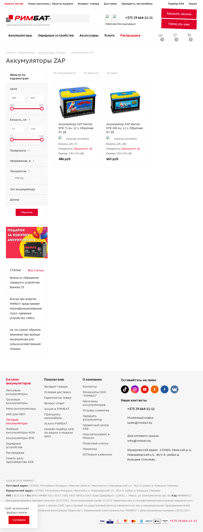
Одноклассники (155, 389)
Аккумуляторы (20, 35)
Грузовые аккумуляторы (17, 401)
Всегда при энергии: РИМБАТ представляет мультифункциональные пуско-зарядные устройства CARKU (26, 308)
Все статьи (36, 270)
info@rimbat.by (139, 441)
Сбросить (27, 212)
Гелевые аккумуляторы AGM (20, 430)
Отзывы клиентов (96, 410)
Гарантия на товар (57, 397)
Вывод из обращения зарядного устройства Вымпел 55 (25, 282)
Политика (90, 449)
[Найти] (85, 18)
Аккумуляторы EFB (20, 438)
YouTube (145, 389)
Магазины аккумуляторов (94, 403)
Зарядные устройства (56, 35)
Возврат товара (56, 386)
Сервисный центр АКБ (96, 426)
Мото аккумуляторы (21, 408)
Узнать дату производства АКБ (20, 460)
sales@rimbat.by (139, 423)
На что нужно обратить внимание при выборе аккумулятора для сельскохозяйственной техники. (25, 339)
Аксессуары (89, 35)
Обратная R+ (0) (83, 148)
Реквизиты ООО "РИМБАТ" (94, 394)
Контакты (90, 386)
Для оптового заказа (143, 436)
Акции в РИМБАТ (57, 409)
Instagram (135, 389)
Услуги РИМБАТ (55, 423)
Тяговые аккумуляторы (17, 421)
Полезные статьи (95, 443)
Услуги (109, 35)
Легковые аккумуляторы (17, 392)
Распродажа (130, 35)
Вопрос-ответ (54, 403)
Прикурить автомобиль (53, 416)
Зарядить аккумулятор (92, 417)
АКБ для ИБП (15, 414)
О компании (92, 379)
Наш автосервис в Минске (96, 436)
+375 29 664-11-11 (139, 18)
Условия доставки (57, 392)
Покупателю (54, 379)
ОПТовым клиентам (97, 454)
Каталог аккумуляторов (18, 381)
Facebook (165, 389)
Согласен (18, 520)
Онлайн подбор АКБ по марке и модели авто (59, 432)
